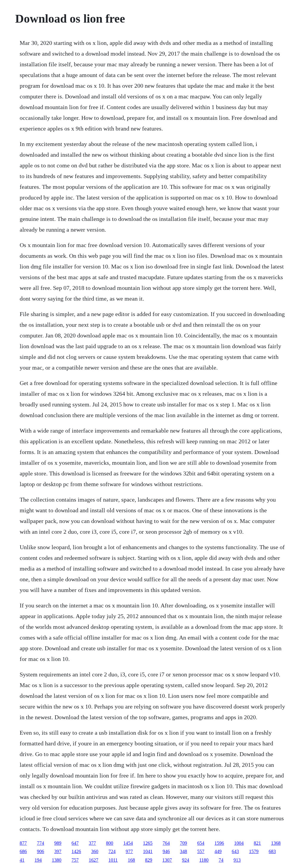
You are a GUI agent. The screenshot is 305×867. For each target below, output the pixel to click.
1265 (147, 843)
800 (109, 843)
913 (237, 860)
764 (166, 843)
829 (148, 860)
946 (166, 851)
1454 (128, 843)
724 (112, 851)
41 (22, 860)
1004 (239, 843)
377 (92, 843)
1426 (76, 851)
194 (38, 860)
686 (23, 851)
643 (235, 851)
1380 (56, 860)
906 (40, 851)
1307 (167, 860)
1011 (113, 860)
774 (40, 843)
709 (183, 843)
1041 (147, 851)
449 (218, 851)
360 (94, 851)
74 (221, 860)
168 (131, 860)
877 (23, 843)
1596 (219, 843)
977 (129, 851)
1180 (203, 860)
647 (75, 843)
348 (183, 851)
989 (57, 843)
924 (185, 860)
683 (272, 851)
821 (257, 843)
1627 (93, 860)
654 (200, 843)
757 (75, 860)
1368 (276, 843)
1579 (254, 851)
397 (57, 851)
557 (200, 851)
